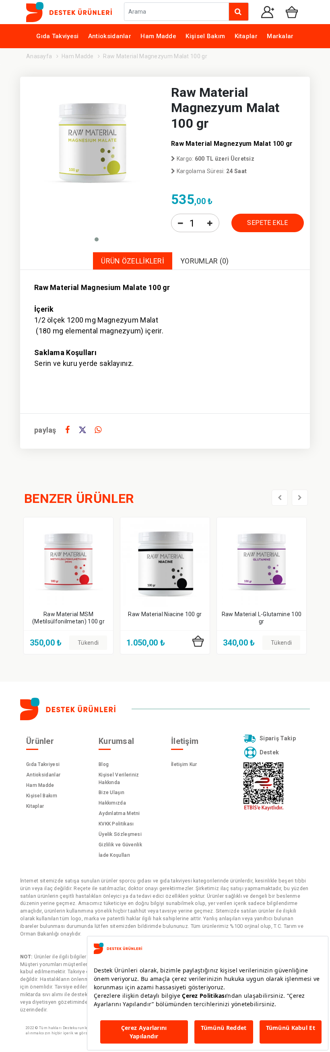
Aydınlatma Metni (119, 813)
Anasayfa (39, 56)
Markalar (280, 36)
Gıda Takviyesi (57, 36)
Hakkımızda (112, 803)
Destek (269, 752)
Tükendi (88, 642)
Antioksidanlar (109, 36)
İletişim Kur (184, 764)
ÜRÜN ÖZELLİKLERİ (132, 261)
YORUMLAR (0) (204, 261)
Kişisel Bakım (205, 36)
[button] (96, 239)
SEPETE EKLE (267, 223)
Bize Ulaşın (111, 792)
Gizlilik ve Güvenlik (120, 845)
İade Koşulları (114, 855)
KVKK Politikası (116, 824)
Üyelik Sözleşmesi (120, 834)
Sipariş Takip (278, 738)
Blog (104, 764)
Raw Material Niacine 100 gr (165, 614)
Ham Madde (158, 36)
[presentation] (280, 498)
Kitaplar (246, 36)
